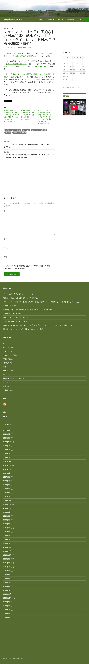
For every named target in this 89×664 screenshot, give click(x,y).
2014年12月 (7, 594)
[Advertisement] (29, 180)
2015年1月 (7, 590)
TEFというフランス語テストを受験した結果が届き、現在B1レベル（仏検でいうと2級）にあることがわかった (41, 302)
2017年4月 (7, 492)
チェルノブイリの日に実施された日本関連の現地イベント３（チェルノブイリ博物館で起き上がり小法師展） (45, 115)
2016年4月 (7, 532)
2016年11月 (7, 504)
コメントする (29, 48)
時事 (4, 367)
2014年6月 (7, 613)
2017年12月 (7, 461)
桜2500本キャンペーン (40, 66)
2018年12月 (7, 442)
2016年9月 (7, 512)
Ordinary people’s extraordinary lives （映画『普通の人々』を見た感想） (28, 309)
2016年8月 (7, 516)
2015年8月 (7, 563)
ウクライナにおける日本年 (16, 64)
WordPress (7, 347)
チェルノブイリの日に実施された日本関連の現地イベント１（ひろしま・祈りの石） (29, 144)
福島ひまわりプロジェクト (12, 378)
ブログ (79, 19)
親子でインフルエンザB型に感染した (16, 317)
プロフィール (48, 19)
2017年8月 (7, 477)
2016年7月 (7, 520)
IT (4, 343)
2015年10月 (7, 555)
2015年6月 (7, 571)
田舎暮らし (7, 371)
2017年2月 (7, 496)
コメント (7, 211)
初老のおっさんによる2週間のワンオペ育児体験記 (20, 298)
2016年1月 (7, 543)
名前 (6, 239)
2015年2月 (7, 586)
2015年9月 (7, 559)
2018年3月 (7, 450)
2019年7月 (7, 434)
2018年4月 (7, 446)
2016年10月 (7, 508)
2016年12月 (7, 500)
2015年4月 (7, 578)
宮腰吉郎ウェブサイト (13, 19)
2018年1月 (7, 457)
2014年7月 (7, 610)
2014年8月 (7, 606)
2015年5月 (7, 574)
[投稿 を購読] (4, 404)
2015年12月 (7, 547)
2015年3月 (7, 582)
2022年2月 (7, 430)
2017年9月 (7, 473)
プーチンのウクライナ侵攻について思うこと (18, 294)
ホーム (40, 19)
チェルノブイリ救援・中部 (39, 130)
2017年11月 (7, 465)
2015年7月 (7, 567)
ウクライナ (7, 351)
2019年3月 (7, 438)
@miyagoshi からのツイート (72, 87)
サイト (6, 257)
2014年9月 (7, 602)
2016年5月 (7, 528)
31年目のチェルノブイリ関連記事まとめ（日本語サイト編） (28, 113)
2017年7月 (7, 481)
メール (7, 248)
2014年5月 (7, 617)
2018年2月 (7, 453)
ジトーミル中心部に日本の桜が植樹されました (22, 56)
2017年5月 (7, 489)
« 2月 (65, 79)
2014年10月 (7, 598)
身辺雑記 (6, 390)
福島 (4, 374)
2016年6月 (7, 524)
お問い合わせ (70, 19)
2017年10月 (7, 469)
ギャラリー (60, 19)
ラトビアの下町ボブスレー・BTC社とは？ (17, 321)
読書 (4, 386)
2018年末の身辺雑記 (10, 306)
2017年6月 (7, 485)
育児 (4, 382)
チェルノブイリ (8, 28)
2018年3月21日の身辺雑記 (12, 313)
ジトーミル (26, 130)
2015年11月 (7, 551)
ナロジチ (8, 132)
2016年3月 (7, 535)
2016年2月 (7, 539)
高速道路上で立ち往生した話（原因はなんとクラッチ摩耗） (23, 329)
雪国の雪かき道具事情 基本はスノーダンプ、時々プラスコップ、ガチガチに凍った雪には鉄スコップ (37, 325)
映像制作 (6, 363)
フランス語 (7, 359)
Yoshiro (19, 48)
